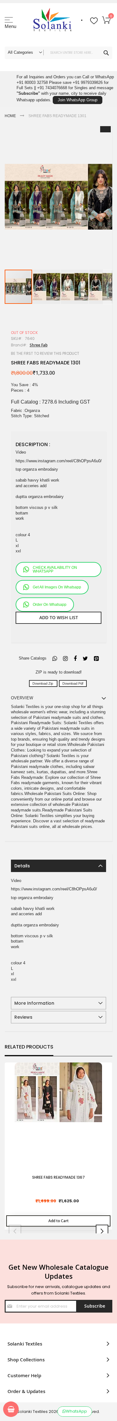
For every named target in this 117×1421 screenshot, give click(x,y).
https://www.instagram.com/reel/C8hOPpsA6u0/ (59, 461)
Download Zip (43, 683)
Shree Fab (38, 345)
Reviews (23, 1017)
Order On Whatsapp (49, 604)
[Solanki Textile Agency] (52, 23)
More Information (34, 1003)
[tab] (58, 866)
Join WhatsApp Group (77, 100)
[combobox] (58, 53)
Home (10, 116)
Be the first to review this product (45, 353)
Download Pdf (72, 683)
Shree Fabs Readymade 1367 (58, 1177)
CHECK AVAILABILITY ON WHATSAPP (55, 569)
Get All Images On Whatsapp (57, 587)
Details (22, 866)
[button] (47, 286)
